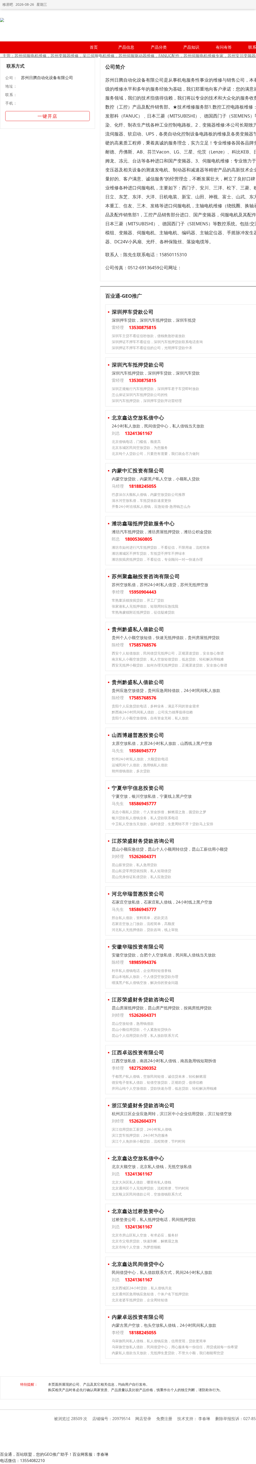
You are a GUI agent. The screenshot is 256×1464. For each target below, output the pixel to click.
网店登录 (143, 1418)
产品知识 (191, 47)
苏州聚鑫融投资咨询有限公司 (146, 576)
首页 (94, 47)
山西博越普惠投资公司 (138, 735)
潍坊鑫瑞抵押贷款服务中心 (143, 523)
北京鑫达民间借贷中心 (138, 1264)
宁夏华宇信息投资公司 (138, 788)
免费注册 (164, 1418)
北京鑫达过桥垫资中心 (138, 1211)
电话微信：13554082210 (22, 1460)
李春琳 (204, 1418)
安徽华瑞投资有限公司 (138, 946)
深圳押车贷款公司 (133, 311)
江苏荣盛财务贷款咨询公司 (143, 840)
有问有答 (224, 47)
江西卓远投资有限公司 (138, 1052)
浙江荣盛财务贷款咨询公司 (143, 1105)
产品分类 (159, 47)
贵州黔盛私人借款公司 (138, 629)
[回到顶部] (249, 1457)
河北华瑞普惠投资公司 (138, 893)
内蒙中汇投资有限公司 (138, 470)
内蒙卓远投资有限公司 (138, 1317)
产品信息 (126, 47)
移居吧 (7, 4)
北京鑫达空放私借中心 (138, 417)
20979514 (121, 1418)
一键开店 (48, 116)
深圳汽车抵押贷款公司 (138, 364)
